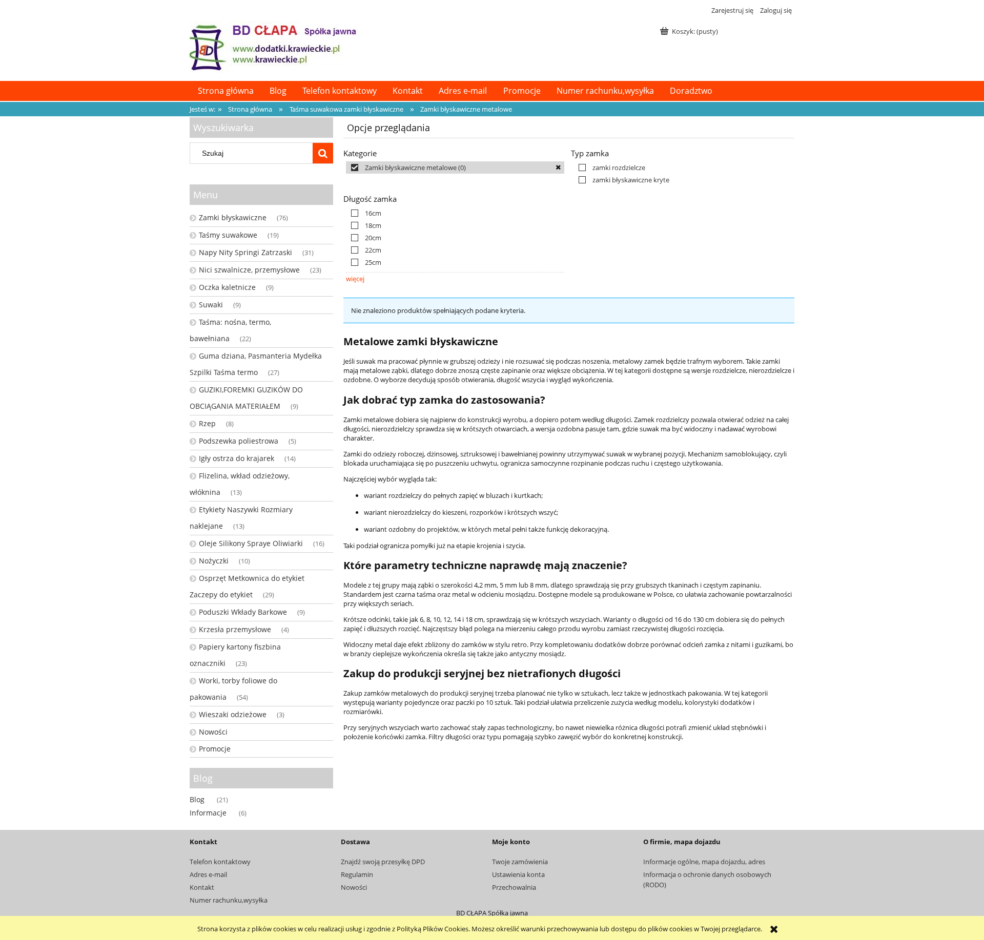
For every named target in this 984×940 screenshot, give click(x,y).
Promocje (215, 749)
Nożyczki (214, 561)
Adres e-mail (208, 874)
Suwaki (211, 304)
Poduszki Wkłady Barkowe (243, 612)
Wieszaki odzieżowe (232, 714)
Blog (197, 799)
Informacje (208, 813)
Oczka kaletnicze (227, 287)
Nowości (213, 732)
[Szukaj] (323, 153)
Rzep (207, 423)
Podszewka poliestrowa (238, 441)
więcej (355, 278)
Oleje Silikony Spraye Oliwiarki (251, 543)
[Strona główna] (274, 46)
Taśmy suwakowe (228, 235)
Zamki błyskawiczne (232, 217)
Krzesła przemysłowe (235, 629)
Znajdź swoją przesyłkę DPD (383, 861)
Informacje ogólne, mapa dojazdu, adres (704, 861)
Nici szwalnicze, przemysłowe (249, 270)
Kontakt (202, 887)
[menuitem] (225, 91)
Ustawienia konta (518, 874)
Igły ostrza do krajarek (236, 458)
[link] (455, 167)
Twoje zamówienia (520, 861)
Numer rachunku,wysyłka (229, 900)
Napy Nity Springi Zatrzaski (245, 252)
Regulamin (357, 874)
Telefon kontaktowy (220, 861)
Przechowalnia (514, 887)
